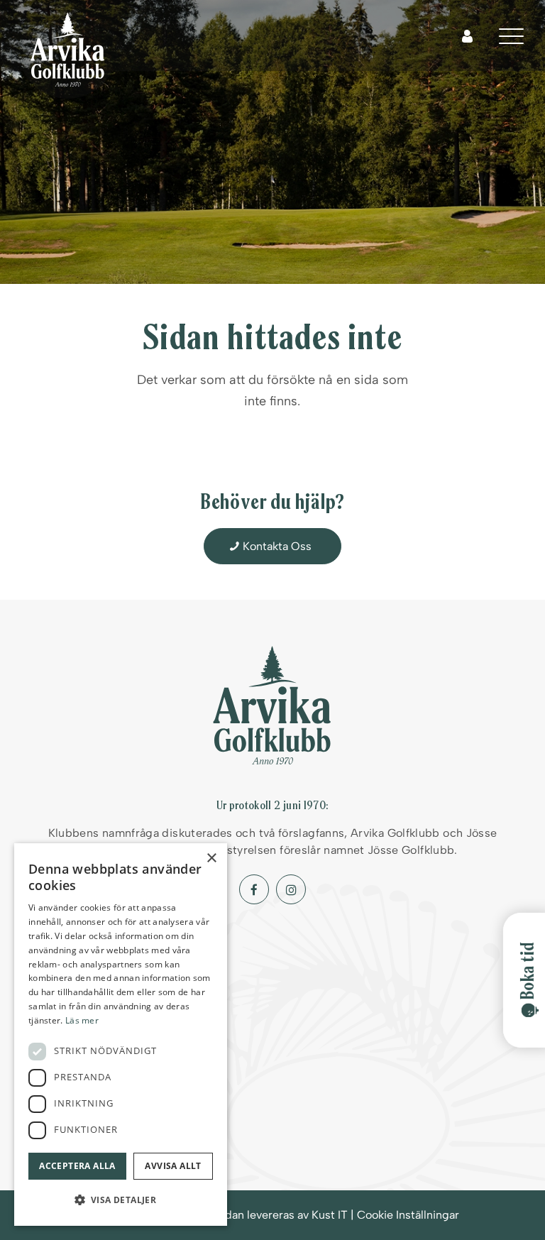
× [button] (211, 858)
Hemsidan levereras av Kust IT (270, 1215)
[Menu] (511, 36)
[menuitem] (511, 36)
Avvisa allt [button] (173, 1166)
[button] (120, 1200)
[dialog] (120, 1034)
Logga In (467, 36)
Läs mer (82, 1020)
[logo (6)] (68, 50)
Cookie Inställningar (408, 1215)
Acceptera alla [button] (77, 1166)
